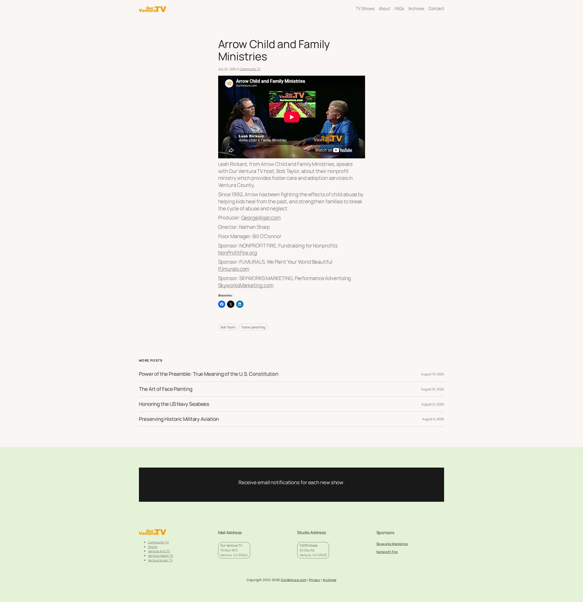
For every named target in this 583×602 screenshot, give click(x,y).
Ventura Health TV (160, 555)
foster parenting (253, 327)
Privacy (314, 580)
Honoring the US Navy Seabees (174, 404)
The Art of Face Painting (165, 389)
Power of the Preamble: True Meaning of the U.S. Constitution (208, 374)
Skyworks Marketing (392, 544)
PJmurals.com (233, 268)
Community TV (250, 69)
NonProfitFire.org (237, 252)
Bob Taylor (228, 327)
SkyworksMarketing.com (246, 285)
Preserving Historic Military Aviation (179, 419)
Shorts (152, 547)
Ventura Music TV (160, 560)
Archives (329, 580)
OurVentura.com (293, 580)
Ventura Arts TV (159, 551)
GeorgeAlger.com (261, 217)
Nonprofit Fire (387, 552)
